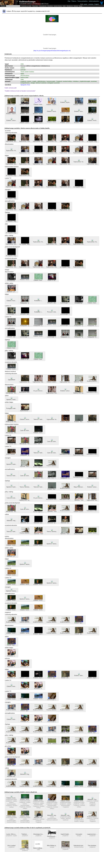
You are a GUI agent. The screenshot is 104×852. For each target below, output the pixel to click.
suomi (85, 4)
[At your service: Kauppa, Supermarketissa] (38, 389)
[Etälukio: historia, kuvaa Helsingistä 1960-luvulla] (79, 110)
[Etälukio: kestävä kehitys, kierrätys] (12, 544)
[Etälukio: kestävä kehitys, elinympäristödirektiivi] (66, 799)
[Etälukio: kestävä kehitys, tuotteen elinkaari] (65, 111)
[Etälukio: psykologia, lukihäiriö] (38, 676)
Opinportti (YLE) (25, 85)
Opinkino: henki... (11, 399)
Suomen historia (58, 6)
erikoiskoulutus (25, 75)
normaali (23, 70)
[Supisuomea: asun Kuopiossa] (79, 140)
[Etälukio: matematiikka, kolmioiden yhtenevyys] (79, 103)
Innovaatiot (79, 834)
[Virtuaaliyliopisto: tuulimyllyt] (12, 279)
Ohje (69, 1)
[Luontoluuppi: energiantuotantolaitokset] (65, 313)
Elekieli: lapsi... (78, 623)
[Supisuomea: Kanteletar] (25, 140)
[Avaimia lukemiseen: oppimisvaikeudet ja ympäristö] (52, 621)
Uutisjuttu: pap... (52, 303)
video (22, 64)
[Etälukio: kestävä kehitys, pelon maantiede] (12, 698)
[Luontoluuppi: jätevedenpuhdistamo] (52, 698)
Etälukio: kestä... (92, 104)
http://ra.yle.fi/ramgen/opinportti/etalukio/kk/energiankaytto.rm (52, 50)
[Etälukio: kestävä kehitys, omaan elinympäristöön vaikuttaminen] (25, 632)
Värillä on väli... (52, 280)
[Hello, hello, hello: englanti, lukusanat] (38, 442)
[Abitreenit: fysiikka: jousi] (52, 521)
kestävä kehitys (67, 81)
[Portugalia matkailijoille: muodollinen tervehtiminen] (11, 407)
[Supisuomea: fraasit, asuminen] (92, 240)
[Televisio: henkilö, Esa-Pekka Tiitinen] (38, 418)
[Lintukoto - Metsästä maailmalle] (25, 847)
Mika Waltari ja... (52, 845)
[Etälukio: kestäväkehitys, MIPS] (25, 798)
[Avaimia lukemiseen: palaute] (65, 621)
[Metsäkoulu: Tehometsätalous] (12, 392)
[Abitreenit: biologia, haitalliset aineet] (12, 775)
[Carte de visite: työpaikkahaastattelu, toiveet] (25, 429)
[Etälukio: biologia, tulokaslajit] (65, 731)
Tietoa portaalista (82, 1)
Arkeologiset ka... (38, 834)
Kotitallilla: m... (11, 656)
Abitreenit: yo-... (11, 291)
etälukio (23, 68)
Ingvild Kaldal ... (65, 834)
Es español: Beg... (92, 141)
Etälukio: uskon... (11, 120)
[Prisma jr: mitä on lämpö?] (52, 310)
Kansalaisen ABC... (25, 392)
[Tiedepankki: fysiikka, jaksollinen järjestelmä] (25, 454)
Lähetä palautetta (94, 1)
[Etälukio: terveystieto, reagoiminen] (38, 431)
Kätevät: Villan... (92, 743)
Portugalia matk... (11, 408)
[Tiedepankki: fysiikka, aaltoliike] (38, 324)
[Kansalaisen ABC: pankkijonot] (92, 391)
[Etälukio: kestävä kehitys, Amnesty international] (52, 110)
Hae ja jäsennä (42, 6)
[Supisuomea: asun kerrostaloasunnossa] (38, 140)
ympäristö (23, 81)
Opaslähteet (11, 379)
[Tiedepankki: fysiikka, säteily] (25, 324)
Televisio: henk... (39, 419)
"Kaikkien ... (25, 834)
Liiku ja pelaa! (11, 845)
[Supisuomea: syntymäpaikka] (25, 151)
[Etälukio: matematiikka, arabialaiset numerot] (52, 103)
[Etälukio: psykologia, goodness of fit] (38, 632)
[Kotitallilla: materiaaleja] (12, 654)
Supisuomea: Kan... (25, 141)
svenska (90, 4)
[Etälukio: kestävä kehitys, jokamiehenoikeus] (25, 814)
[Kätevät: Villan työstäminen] (92, 742)
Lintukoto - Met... (25, 849)
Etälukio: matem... (52, 104)
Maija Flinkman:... (79, 487)
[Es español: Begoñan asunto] (92, 140)
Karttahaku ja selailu (26, 6)
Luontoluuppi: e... (65, 314)
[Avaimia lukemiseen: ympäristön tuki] (38, 621)
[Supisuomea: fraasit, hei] (52, 418)
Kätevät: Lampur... (52, 743)
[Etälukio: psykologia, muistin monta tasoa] (65, 101)
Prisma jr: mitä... (52, 312)
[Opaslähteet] (11, 378)
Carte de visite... (25, 430)
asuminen (94, 81)
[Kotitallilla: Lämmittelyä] (38, 299)
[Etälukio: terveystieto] (92, 112)
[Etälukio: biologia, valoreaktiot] (38, 279)
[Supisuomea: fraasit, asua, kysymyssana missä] (11, 149)
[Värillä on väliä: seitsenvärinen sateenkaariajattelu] (52, 279)
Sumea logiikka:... (38, 466)
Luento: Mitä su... (11, 834)
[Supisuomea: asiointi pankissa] (25, 380)
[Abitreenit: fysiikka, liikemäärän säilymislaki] (65, 521)
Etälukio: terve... (25, 113)
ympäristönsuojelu (85, 81)
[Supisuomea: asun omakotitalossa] (12, 140)
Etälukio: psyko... (25, 104)
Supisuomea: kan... (11, 443)
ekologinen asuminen (53, 83)
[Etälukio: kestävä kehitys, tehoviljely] (52, 120)
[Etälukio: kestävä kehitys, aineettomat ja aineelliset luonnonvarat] (25, 278)
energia (33, 83)
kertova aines (24, 77)
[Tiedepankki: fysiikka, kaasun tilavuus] (92, 324)
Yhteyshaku (35, 6)
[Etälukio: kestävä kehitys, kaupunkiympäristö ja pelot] (12, 632)
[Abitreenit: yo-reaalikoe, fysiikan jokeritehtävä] (12, 290)
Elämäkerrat (70, 6)
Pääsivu (74, 1)
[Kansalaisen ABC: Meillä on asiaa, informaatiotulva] (25, 391)
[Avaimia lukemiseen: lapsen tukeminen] (92, 380)
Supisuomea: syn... (25, 153)
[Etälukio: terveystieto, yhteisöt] (25, 112)
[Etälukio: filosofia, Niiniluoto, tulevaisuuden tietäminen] (79, 420)
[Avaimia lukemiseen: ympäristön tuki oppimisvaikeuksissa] (25, 621)
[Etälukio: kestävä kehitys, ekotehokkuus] (39, 799)
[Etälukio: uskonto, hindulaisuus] (65, 389)
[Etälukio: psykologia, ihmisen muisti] (25, 103)
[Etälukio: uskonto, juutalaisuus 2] (65, 121)
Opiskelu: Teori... (79, 382)
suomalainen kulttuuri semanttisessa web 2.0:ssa (33, 3)
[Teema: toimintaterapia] (25, 485)
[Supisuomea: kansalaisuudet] (12, 442)
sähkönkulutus (41, 81)
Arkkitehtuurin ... (52, 836)
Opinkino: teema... (52, 543)
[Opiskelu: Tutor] (79, 499)
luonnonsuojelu (51, 81)
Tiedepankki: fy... (25, 303)
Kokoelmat (50, 6)
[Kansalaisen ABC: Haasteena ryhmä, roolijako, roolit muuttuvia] (65, 498)
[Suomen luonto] (65, 846)
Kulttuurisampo (27, 1)
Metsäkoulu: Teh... (11, 393)
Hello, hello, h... (38, 443)
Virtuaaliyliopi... (11, 280)
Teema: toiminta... (25, 487)
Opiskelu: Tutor (78, 500)
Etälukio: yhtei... (79, 122)
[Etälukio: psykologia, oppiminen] (25, 121)
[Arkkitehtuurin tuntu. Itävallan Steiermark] (52, 835)
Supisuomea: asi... (25, 382)
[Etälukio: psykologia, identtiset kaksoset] (25, 676)
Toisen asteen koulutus (27, 71)
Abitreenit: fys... (52, 523)
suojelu (34, 81)
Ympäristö (59, 81)
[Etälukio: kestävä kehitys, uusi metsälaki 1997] (92, 531)
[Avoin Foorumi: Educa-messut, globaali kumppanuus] (12, 453)
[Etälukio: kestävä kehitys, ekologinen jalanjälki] (92, 119)
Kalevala (76, 6)
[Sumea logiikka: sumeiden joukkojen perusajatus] (38, 465)
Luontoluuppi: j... (52, 699)
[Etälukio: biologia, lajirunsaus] (79, 674)
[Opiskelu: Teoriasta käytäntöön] (79, 380)
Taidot (64, 6)
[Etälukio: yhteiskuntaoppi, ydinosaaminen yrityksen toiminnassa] (79, 121)
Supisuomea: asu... (11, 141)
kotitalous (76, 81)
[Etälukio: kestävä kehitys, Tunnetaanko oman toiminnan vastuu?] (38, 544)
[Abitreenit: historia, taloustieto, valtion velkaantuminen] (25, 521)
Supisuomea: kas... (65, 382)
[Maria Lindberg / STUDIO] (38, 847)
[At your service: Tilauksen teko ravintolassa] (38, 496)
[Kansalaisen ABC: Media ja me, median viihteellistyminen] (65, 453)
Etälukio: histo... (79, 111)
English (96, 4)
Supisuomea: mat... (38, 382)
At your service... (38, 391)
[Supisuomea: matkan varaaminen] (38, 380)
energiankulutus (25, 83)
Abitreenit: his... (25, 523)
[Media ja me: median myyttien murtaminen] (79, 392)
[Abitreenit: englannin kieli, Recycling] (65, 814)
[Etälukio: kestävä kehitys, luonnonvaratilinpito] (25, 544)
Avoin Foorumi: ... (11, 454)
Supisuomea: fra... (11, 150)
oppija (22, 73)
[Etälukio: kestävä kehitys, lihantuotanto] (92, 102)
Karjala (80, 6)
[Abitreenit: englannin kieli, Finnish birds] (11, 519)
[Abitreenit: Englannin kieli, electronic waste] (25, 773)
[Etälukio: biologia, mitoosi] (38, 103)
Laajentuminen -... (92, 834)
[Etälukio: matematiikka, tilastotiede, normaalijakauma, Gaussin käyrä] (38, 112)
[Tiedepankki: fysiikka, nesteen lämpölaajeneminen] (25, 302)
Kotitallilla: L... (38, 300)
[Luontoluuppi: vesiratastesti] (65, 301)
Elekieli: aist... (79, 634)
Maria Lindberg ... (38, 848)
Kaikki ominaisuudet (11, 88)
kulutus (29, 81)
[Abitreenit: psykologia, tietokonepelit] (38, 521)
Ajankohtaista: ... (25, 410)
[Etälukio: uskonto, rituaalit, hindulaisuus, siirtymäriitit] (11, 119)
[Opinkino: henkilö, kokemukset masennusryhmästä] (11, 398)
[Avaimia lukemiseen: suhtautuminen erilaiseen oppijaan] (12, 621)
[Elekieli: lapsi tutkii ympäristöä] (79, 621)
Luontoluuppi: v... (65, 303)
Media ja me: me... (78, 393)
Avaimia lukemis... (92, 381)
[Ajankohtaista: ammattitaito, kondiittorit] (25, 409)
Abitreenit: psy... (38, 523)
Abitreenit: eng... (11, 520)
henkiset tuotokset (41, 83)
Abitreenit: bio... (11, 776)
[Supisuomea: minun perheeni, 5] (52, 140)
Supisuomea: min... (52, 141)
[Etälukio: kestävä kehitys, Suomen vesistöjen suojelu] (12, 814)
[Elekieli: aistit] (79, 632)
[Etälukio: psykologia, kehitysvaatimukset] (92, 676)
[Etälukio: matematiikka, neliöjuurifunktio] (12, 112)
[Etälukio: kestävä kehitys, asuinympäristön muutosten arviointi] (79, 785)
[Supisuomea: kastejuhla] (65, 380)
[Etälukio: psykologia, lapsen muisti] (38, 121)
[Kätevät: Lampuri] (52, 742)
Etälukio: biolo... (11, 104)
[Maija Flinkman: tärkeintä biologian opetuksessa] (79, 485)
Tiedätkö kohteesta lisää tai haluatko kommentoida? (20, 91)
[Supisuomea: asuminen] (65, 140)
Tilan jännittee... (92, 845)
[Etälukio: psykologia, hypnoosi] (52, 380)
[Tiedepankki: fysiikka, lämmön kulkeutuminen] (79, 324)
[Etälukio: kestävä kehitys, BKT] (79, 799)
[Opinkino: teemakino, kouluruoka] (52, 542)
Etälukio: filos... (79, 421)
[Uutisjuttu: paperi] (52, 301)
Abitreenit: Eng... (25, 774)
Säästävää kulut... (79, 845)
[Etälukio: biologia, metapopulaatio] (12, 103)
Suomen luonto (65, 848)
